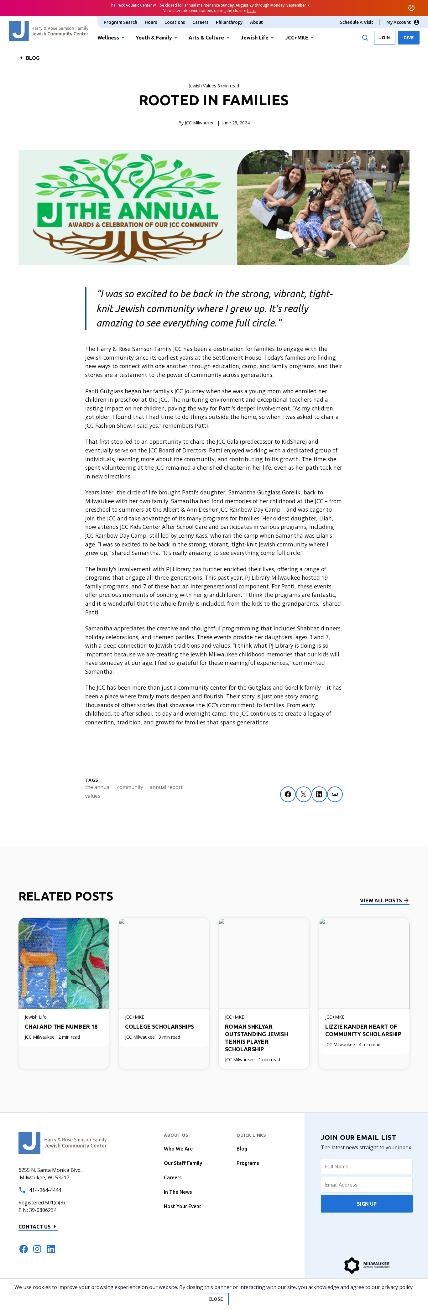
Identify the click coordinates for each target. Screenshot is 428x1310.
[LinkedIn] (51, 1249)
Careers (200, 22)
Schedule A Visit (356, 22)
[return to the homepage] (62, 1142)
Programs (248, 1163)
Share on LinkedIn (319, 794)
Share (335, 794)
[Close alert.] (411, 8)
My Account (398, 22)
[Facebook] (23, 1249)
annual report (166, 787)
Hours (151, 22)
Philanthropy (229, 22)
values (92, 795)
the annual (98, 787)
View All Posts (381, 900)
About (256, 22)
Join (384, 37)
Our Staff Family (183, 1163)
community (130, 787)
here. (251, 10)
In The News (178, 1192)
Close (215, 1299)
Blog (32, 58)
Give (409, 37)
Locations (174, 22)
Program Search (120, 22)
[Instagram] (37, 1249)
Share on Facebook (288, 794)
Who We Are (178, 1148)
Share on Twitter (303, 794)
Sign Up (367, 1204)
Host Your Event (182, 1206)
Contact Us (34, 1226)
